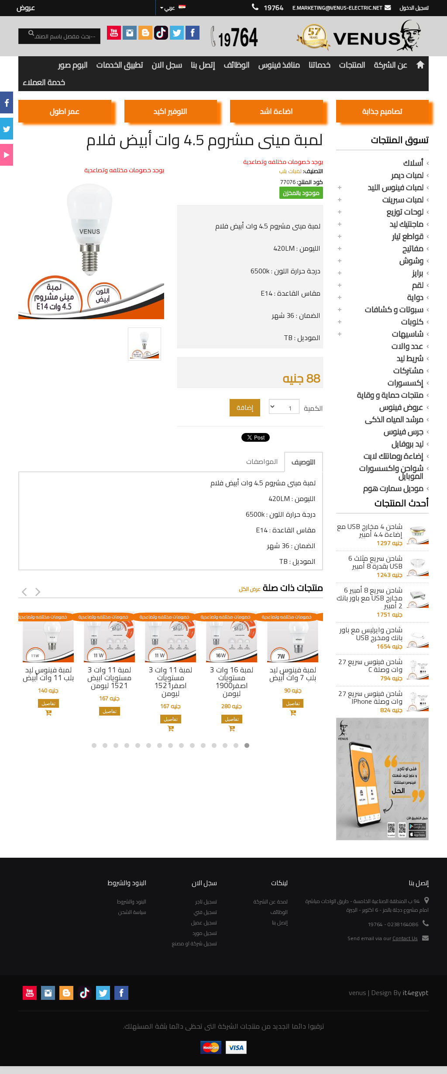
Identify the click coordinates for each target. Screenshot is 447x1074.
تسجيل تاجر (206, 902)
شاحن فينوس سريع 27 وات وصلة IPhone (370, 697)
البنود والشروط (131, 902)
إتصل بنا (203, 65)
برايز (418, 273)
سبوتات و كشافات (394, 309)
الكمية (313, 408)
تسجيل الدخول (414, 8)
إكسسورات (405, 383)
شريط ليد (410, 358)
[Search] (26, 36)
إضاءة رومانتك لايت (393, 456)
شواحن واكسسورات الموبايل (391, 472)
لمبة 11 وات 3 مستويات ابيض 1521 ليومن (109, 677)
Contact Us (405, 938)
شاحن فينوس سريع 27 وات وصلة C (370, 665)
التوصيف (304, 461)
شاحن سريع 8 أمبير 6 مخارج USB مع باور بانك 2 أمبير (369, 598)
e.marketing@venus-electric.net (337, 8)
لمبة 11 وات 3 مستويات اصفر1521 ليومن (170, 681)
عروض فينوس (401, 407)
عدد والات (407, 346)
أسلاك (413, 163)
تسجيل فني (205, 912)
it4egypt (416, 992)
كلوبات (412, 322)
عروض (26, 7)
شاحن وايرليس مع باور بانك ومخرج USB (371, 633)
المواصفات (262, 461)
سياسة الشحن (132, 912)
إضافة (245, 407)
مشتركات (408, 371)
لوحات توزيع (405, 212)
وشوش (411, 261)
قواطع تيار (407, 236)
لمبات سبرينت (402, 200)
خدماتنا (319, 65)
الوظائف (237, 65)
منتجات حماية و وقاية (390, 395)
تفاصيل (48, 703)
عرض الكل (250, 589)
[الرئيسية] (420, 65)
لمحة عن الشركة (271, 902)
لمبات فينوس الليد (395, 187)
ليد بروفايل (407, 444)
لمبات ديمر (407, 175)
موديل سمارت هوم (393, 488)
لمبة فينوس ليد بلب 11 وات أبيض (48, 674)
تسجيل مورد (205, 933)
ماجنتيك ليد (406, 224)
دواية (415, 297)
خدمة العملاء (44, 82)
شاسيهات (407, 334)
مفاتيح (412, 248)
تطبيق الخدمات (119, 65)
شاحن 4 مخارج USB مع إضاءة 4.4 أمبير (369, 530)
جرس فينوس (403, 432)
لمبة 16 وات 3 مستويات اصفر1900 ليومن (231, 681)
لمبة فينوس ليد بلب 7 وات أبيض (292, 674)
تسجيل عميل (204, 922)
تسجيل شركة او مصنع (194, 943)
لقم (417, 285)
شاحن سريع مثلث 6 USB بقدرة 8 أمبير (375, 562)
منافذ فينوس (279, 65)
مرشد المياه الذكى (394, 419)
